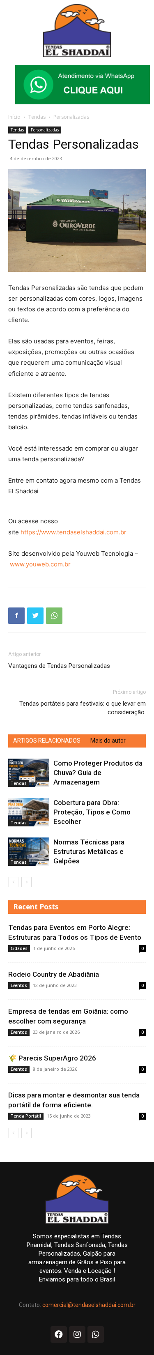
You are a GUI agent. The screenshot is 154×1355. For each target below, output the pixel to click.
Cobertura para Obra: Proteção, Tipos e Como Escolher (92, 812)
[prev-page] (13, 882)
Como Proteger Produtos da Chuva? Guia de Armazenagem (98, 772)
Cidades (19, 948)
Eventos (19, 985)
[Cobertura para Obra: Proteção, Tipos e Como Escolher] (28, 812)
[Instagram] (77, 1334)
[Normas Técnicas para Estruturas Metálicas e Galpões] (28, 851)
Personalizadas (71, 116)
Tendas (37, 116)
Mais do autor (108, 740)
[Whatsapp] (95, 1334)
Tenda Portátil (26, 1116)
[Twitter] (35, 615)
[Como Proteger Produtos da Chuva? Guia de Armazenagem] (28, 773)
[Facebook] (16, 615)
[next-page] (26, 882)
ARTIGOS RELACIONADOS (46, 740)
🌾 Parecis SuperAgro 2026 (52, 1058)
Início (14, 116)
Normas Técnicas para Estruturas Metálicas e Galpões (88, 851)
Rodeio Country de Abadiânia (53, 974)
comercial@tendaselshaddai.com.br (89, 1305)
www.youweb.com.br (40, 564)
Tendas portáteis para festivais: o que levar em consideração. (82, 708)
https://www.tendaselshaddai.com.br (73, 532)
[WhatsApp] (54, 615)
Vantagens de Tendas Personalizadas (59, 665)
